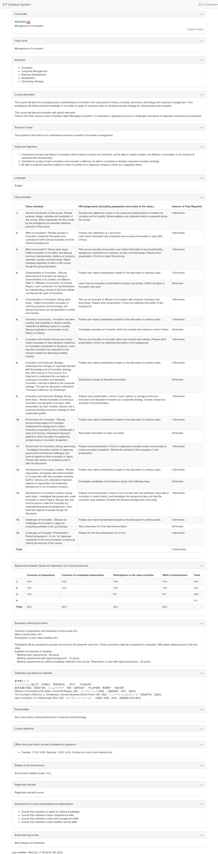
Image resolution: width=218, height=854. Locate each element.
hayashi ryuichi (195, 29)
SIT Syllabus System (17, 4)
